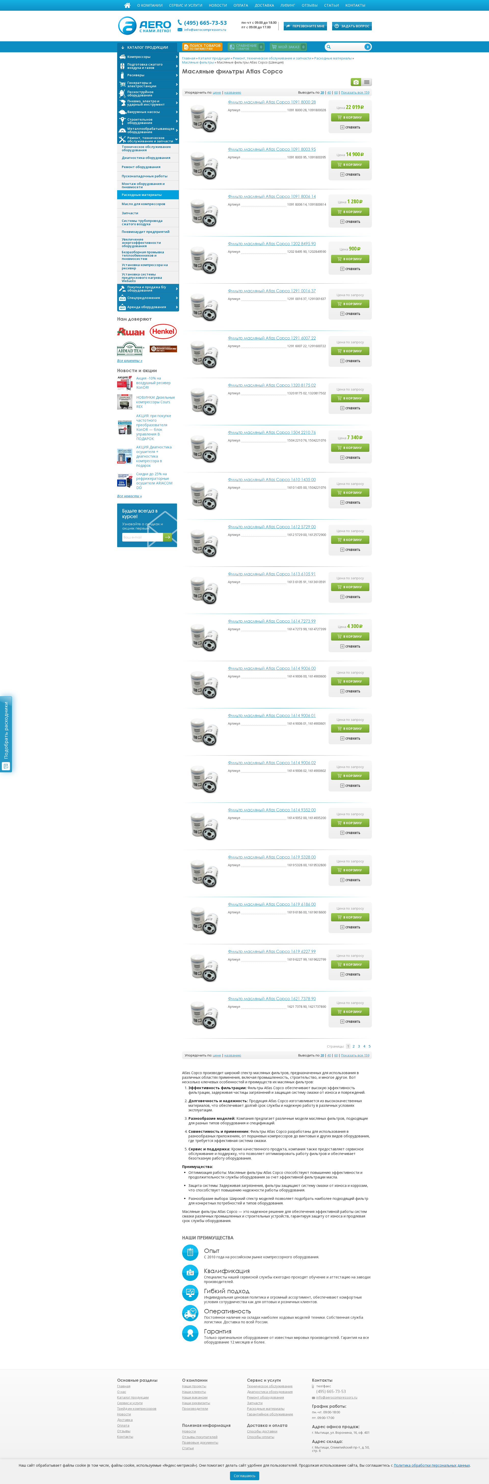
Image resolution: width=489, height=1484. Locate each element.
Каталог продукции (133, 1397)
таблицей (366, 82)
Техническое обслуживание (270, 1386)
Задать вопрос (355, 26)
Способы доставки (262, 1431)
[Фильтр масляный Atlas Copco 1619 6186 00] (203, 920)
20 (322, 92)
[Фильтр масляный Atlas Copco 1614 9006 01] (203, 731)
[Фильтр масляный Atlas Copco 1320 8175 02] (203, 401)
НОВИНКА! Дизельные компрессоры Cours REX (155, 402)
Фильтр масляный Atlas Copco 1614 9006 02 (272, 762)
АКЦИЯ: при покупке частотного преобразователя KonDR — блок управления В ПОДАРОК (153, 427)
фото (356, 82)
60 (336, 92)
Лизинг (288, 5)
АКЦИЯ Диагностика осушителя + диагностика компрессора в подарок (154, 456)
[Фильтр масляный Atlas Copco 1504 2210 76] (203, 448)
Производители (195, 1408)
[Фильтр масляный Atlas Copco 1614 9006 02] (203, 778)
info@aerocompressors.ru (205, 29)
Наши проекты (194, 1386)
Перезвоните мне (308, 26)
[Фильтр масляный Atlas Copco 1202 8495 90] (203, 259)
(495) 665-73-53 (205, 22)
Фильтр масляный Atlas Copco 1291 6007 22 (272, 338)
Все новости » (129, 496)
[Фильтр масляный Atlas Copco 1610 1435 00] (203, 495)
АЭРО (145, 25)
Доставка (264, 5)
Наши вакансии (195, 1397)
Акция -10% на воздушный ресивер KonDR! (153, 383)
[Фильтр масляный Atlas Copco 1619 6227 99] (203, 967)
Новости (218, 5)
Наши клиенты (194, 1391)
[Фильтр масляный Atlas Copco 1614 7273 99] (203, 637)
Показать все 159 (355, 92)
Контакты (355, 5)
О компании (149, 5)
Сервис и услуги (185, 5)
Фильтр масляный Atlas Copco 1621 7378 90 (272, 998)
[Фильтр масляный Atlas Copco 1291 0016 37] (203, 306)
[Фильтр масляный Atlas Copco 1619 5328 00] (203, 873)
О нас (121, 1391)
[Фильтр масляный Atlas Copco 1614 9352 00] (203, 825)
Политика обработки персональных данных (432, 1465)
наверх (383, 1400)
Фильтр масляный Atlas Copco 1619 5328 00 (272, 857)
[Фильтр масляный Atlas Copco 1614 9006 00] (203, 684)
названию (232, 92)
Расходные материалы (265, 1408)
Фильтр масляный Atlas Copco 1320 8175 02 (272, 385)
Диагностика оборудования (270, 1391)
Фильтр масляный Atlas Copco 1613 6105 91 (272, 573)
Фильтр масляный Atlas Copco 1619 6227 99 (272, 951)
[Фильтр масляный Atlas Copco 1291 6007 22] (203, 353)
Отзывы (310, 5)
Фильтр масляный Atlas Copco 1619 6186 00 (272, 904)
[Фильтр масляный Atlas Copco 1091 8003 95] (203, 165)
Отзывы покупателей (200, 1437)
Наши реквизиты (196, 1403)
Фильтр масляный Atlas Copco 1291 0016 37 (272, 290)
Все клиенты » (129, 360)
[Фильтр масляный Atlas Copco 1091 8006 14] (203, 212)
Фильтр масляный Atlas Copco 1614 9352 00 (272, 809)
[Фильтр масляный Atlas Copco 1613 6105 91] (203, 589)
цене (217, 92)
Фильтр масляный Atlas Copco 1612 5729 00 (272, 526)
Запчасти (255, 1403)
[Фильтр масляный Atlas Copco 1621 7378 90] (203, 1014)
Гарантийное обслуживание (270, 1414)
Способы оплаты (260, 1437)
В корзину (352, 117)
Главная (127, 5)
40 (329, 92)
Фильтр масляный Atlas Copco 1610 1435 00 (272, 479)
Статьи (331, 5)
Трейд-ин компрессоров (136, 1408)
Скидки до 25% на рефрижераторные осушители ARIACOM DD (154, 481)
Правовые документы (200, 1442)
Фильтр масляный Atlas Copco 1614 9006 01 (272, 715)
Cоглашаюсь (244, 1475)
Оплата (241, 5)
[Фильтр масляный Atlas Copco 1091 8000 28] (203, 118)
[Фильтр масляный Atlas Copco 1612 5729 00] (203, 542)
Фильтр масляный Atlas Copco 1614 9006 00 (272, 668)
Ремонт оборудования (265, 1397)
